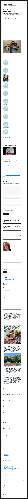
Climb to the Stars (7, 4)
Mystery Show (6, 435)
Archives (4, 427)
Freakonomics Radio (6, 438)
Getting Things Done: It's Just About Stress (10, 465)
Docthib (6, 406)
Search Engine (6, 299)
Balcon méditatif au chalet (13, 412)
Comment (4, 185)
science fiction (8, 165)
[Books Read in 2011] (12, 144)
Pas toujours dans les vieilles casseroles (12, 406)
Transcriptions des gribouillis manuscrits (9, 375)
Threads (10, 254)
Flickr (3, 255)
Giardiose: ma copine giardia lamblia (9, 303)
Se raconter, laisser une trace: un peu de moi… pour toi (11, 468)
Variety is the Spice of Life (7, 463)
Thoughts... (5, 301)
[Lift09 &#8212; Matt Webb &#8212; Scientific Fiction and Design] (12, 151)
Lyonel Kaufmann (7, 412)
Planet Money (6, 442)
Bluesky (16, 253)
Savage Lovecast (6, 437)
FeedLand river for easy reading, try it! (8, 279)
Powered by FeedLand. (7, 290)
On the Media (5, 436)
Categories (4, 421)
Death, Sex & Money (6, 441)
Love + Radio (5, 443)
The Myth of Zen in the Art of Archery (9, 302)
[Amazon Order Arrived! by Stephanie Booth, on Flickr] (12, 46)
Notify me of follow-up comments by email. (8, 210)
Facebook (10, 255)
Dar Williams (5, 464)
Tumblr (19, 254)
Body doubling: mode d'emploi (8, 296)
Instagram (14, 254)
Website (4, 203)
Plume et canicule (6, 344)
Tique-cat (5, 311)
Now (3, 483)
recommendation (4, 165)
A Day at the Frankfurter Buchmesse (9, 469)
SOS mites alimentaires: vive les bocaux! (9, 295)
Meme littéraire (6, 467)
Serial (4, 440)
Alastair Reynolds (16, 18)
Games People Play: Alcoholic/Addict (9, 462)
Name (4, 196)
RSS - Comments (6, 475)
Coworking (4, 494)
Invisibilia (5, 439)
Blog (3, 480)
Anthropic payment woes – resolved (9, 300)
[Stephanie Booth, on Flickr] (12, 246)
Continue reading (6, 319)
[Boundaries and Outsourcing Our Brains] (12, 160)
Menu (24, 4)
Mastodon (4, 254)
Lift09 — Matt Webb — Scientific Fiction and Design (8, 155)
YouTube (7, 254)
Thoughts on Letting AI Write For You (9, 366)
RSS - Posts (5, 474)
